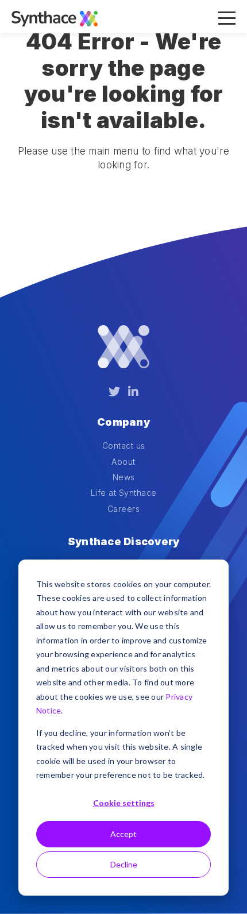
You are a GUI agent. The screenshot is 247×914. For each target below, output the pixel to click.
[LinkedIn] (133, 392)
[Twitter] (114, 392)
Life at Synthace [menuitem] (124, 493)
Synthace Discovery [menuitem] (124, 541)
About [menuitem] (123, 461)
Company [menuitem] (123, 422)
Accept (123, 834)
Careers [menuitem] (123, 509)
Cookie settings (124, 803)
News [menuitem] (124, 477)
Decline (123, 864)
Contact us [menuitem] (123, 445)
